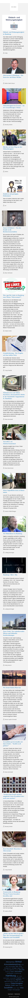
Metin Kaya (12, 979)
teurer (14, 987)
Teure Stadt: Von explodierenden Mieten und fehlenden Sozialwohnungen (13, 633)
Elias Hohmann (8, 273)
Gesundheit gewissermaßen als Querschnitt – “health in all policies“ (13, 743)
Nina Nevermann (9, 468)
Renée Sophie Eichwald (10, 719)
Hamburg (11, 975)
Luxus (23, 978)
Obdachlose (7, 983)
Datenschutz (17, 994)
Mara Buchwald (9, 419)
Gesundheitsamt (10, 973)
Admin (6, 171)
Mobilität (16, 981)
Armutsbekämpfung (12, 964)
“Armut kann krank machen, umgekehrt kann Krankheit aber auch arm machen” (13, 796)
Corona (16, 969)
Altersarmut (10, 962)
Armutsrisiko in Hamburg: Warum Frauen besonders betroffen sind (11, 894)
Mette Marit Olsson (10, 83)
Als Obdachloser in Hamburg (12, 533)
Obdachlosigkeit (17, 983)
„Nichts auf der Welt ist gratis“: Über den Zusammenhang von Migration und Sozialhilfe (13, 935)
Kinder (20, 976)
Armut (18, 961)
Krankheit (18, 978)
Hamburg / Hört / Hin (10, 575)
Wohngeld (10, 989)
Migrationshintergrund (9, 981)
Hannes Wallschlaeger (10, 511)
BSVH (22, 968)
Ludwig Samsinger (9, 552)
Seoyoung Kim (8, 947)
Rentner (21, 985)
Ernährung (7, 971)
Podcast (7, 985)
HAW (17, 976)
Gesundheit (18, 971)
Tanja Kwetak (8, 370)
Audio (22, 964)
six (5, 205)
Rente (16, 985)
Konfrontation (6, 978)
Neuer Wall (21, 981)
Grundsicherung (17, 973)
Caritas (4, 969)
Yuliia (6, 53)
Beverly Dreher (8, 124)
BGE (17, 966)
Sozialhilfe (8, 987)
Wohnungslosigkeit (16, 989)
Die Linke (21, 969)
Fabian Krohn (8, 331)
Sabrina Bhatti (8, 911)
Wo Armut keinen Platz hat (12, 687)
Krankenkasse (13, 978)
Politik (13, 985)
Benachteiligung (12, 966)
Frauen (12, 971)
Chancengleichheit (10, 969)
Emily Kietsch (8, 665)
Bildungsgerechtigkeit (16, 968)
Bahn (7, 966)
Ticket (18, 987)
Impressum (10, 994)
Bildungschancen (7, 968)
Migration (18, 980)
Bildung (20, 966)
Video (22, 988)
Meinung (8, 979)
